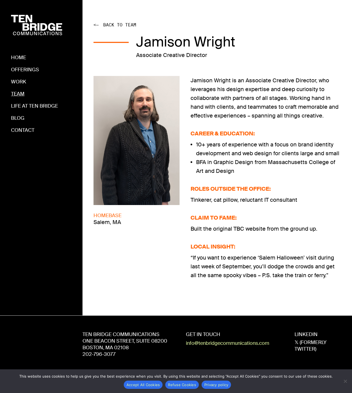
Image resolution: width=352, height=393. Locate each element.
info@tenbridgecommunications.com (227, 343)
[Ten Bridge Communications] (36, 19)
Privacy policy (216, 385)
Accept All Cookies (143, 385)
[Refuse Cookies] (345, 381)
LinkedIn (306, 334)
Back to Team (115, 25)
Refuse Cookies (182, 385)
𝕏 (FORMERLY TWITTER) (310, 345)
